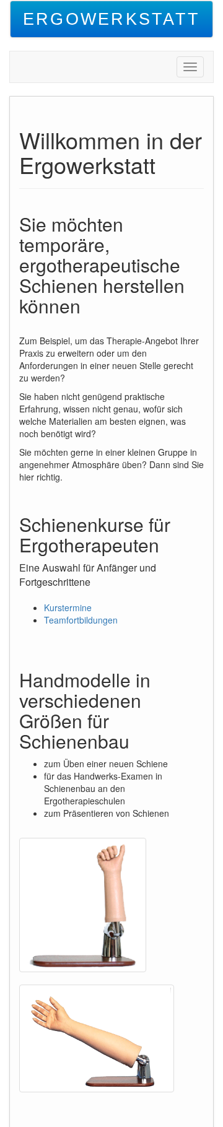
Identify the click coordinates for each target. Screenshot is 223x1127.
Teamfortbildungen (81, 620)
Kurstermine (68, 607)
